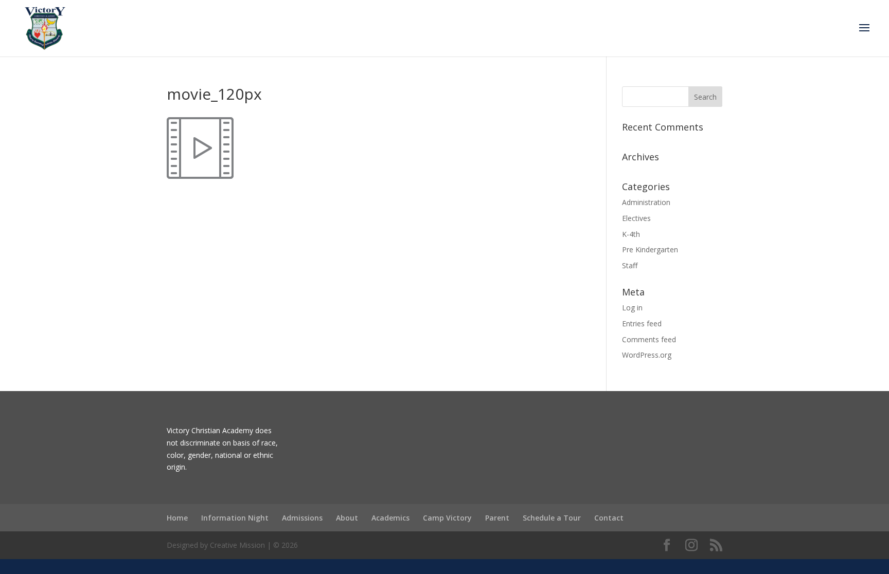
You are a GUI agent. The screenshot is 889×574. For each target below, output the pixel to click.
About (347, 518)
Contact (609, 518)
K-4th (631, 234)
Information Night (235, 518)
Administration (646, 202)
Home (177, 518)
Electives (636, 218)
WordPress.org (646, 355)
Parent (497, 518)
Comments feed (649, 339)
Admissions (302, 518)
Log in (632, 307)
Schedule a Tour (552, 518)
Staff (629, 265)
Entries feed (642, 323)
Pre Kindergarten (650, 249)
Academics (390, 518)
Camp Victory (447, 518)
